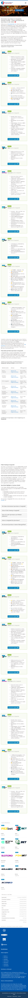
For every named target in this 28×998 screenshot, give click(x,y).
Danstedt (12, 905)
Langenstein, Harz (12, 912)
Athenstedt (12, 901)
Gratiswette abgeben (12, 75)
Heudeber (12, 916)
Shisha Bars (6, 957)
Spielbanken (6, 964)
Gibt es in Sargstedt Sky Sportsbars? (11, 520)
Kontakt (2, 500)
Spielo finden (6, 960)
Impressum (9, 996)
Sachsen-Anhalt (15, 926)
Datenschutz (14, 996)
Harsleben (12, 920)
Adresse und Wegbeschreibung (14, 371)
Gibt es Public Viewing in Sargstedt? (10, 510)
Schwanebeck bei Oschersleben (14, 918)
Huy (12, 907)
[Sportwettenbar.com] (7, 3)
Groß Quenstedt (12, 909)
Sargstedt (17, 53)
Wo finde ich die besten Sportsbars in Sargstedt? (14, 506)
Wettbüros (6, 956)
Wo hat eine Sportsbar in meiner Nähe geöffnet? (14, 524)
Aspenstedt (11, 897)
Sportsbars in (3, 926)
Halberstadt (12, 903)
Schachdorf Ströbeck (12, 899)
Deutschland (9, 926)
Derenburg (12, 914)
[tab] (14, 506)
